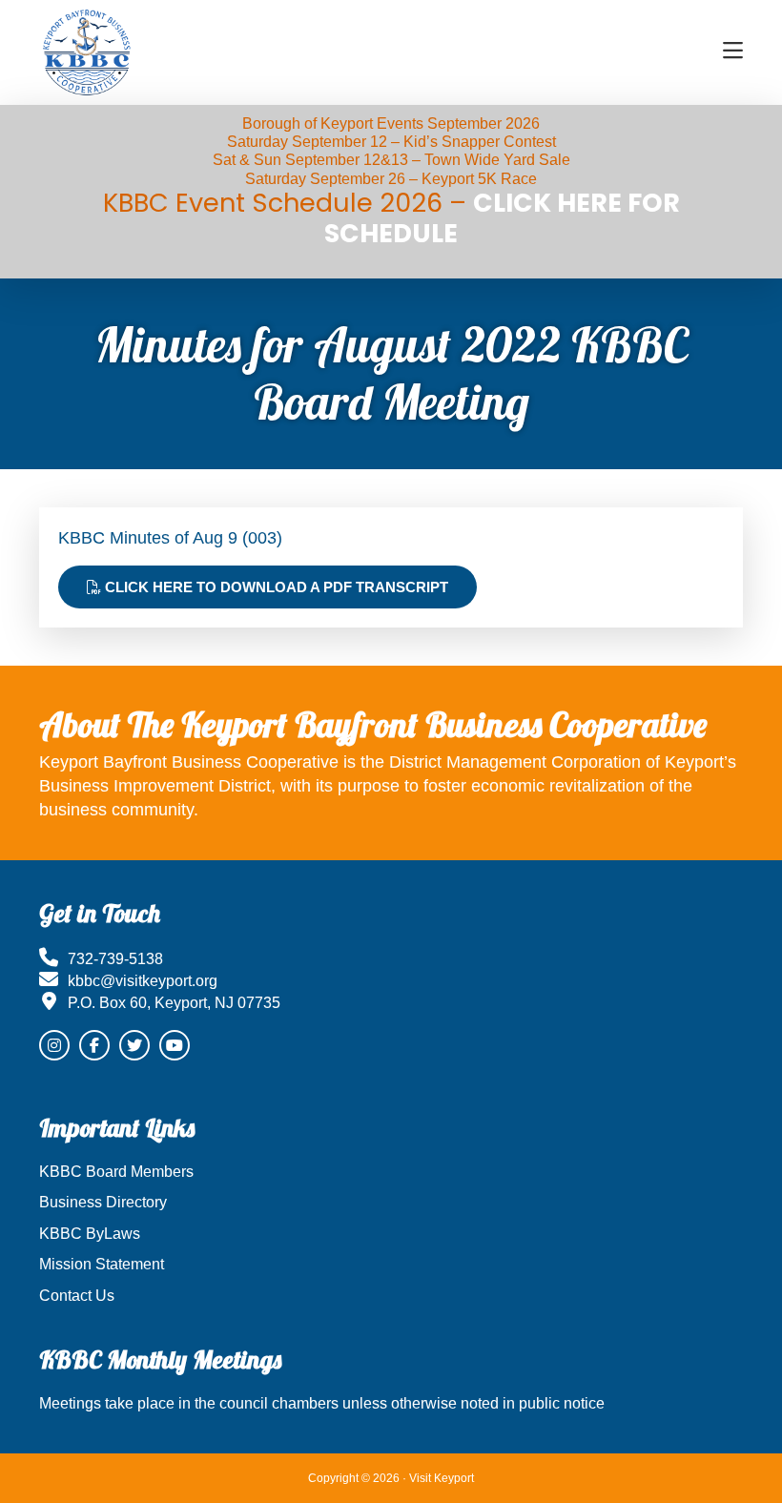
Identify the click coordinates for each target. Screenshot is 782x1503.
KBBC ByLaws (89, 1233)
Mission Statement (101, 1264)
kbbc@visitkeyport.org (142, 981)
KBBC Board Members (116, 1171)
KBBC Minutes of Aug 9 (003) (170, 537)
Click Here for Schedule (502, 218)
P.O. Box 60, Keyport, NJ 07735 (174, 1003)
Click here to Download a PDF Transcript (274, 587)
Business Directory (103, 1202)
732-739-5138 (115, 959)
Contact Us (76, 1295)
